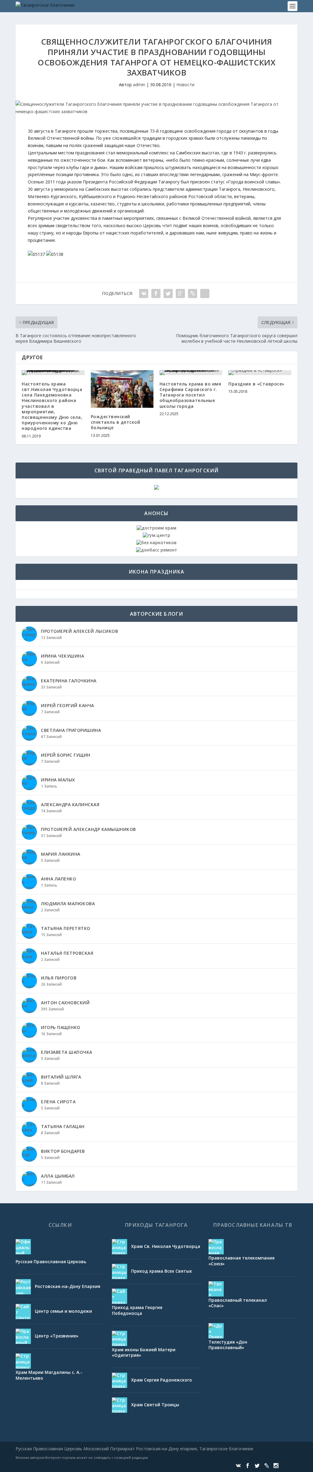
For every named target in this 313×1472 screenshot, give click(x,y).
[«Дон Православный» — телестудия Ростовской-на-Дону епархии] (216, 1330)
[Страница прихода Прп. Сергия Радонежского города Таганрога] (119, 1380)
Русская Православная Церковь (51, 1261)
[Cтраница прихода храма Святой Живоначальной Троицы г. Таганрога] (119, 1405)
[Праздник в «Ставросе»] (259, 372)
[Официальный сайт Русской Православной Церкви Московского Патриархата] (23, 1246)
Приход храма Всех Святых (161, 1271)
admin (139, 84)
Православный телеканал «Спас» (237, 1302)
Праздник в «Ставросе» (256, 384)
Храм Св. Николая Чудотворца (165, 1246)
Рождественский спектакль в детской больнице (115, 422)
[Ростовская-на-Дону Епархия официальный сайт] (23, 1286)
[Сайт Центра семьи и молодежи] (23, 1311)
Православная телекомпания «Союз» (241, 1260)
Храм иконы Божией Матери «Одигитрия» (143, 1352)
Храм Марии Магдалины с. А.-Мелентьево (49, 1375)
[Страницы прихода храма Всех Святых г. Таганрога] (119, 1271)
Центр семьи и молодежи (63, 1311)
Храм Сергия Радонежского (161, 1380)
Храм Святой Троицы (155, 1404)
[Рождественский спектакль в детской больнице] (122, 389)
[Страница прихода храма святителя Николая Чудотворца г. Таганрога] (119, 1246)
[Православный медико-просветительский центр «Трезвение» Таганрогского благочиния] (23, 1336)
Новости (185, 84)
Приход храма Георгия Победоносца (137, 1310)
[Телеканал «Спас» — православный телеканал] (216, 1289)
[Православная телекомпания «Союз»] (216, 1246)
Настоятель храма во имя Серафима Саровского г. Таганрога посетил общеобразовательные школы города (190, 395)
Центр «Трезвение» (57, 1336)
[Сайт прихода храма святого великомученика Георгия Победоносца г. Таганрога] (119, 1296)
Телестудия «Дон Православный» (227, 1344)
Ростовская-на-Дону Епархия (67, 1286)
